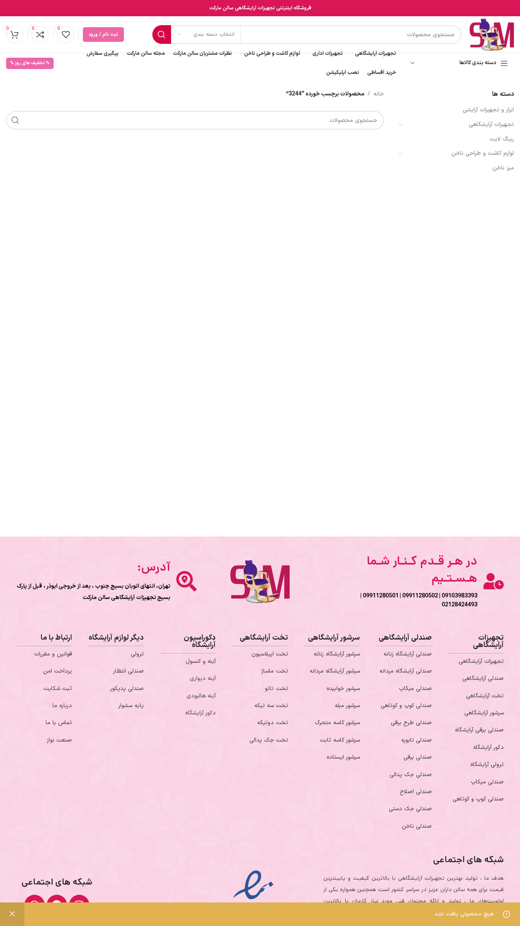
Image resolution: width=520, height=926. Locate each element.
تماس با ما (59, 722)
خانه (378, 94)
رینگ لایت (502, 139)
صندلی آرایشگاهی (483, 678)
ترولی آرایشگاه (487, 764)
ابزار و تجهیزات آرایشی (488, 110)
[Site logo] (492, 34)
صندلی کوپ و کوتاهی (478, 799)
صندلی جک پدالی (411, 774)
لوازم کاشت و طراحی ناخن (482, 153)
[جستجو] (161, 34)
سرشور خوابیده (343, 688)
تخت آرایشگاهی (485, 696)
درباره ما (62, 705)
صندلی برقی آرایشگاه (479, 730)
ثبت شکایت (57, 688)
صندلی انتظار (128, 671)
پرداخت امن (57, 671)
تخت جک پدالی (268, 740)
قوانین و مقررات (53, 654)
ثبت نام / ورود (103, 34)
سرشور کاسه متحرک (337, 722)
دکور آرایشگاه (488, 747)
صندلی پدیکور (127, 688)
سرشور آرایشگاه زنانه (337, 654)
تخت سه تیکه (271, 705)
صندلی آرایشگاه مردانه (405, 671)
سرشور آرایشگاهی (484, 713)
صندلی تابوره (416, 740)
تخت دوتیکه (272, 722)
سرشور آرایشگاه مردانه (335, 671)
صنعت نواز (59, 740)
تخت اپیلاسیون (269, 654)
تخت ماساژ (274, 671)
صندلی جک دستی (410, 809)
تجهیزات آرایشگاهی (491, 124)
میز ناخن (503, 168)
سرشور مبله (347, 705)
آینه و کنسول (201, 661)
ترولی (137, 654)
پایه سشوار (131, 705)
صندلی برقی (417, 757)
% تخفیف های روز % (30, 63)
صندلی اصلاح (416, 792)
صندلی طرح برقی (411, 722)
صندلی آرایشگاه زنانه (408, 654)
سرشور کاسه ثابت (340, 740)
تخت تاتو (276, 688)
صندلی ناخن (417, 826)
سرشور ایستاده (343, 757)
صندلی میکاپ (487, 782)
